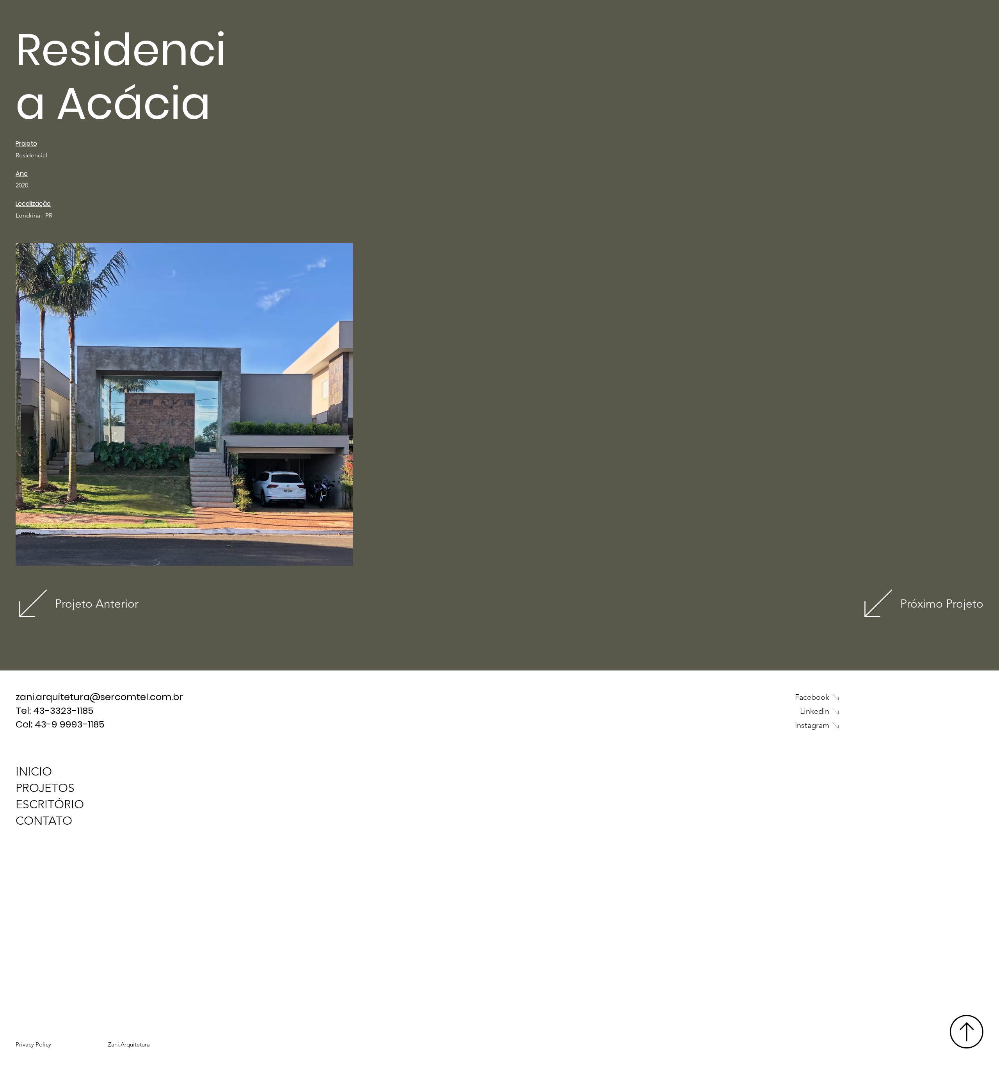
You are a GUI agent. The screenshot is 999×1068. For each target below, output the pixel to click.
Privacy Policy (33, 1044)
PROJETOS (45, 788)
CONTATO (44, 821)
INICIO (34, 772)
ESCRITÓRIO (50, 804)
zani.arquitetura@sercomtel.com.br (100, 696)
